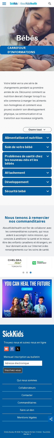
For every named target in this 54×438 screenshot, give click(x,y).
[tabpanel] (14, 263)
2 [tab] (27, 272)
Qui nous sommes (27, 380)
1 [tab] (23, 272)
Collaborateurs (27, 387)
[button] (27, 138)
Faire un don (27, 410)
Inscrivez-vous (12, 370)
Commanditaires (27, 402)
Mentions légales (27, 417)
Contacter (27, 395)
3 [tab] (30, 272)
